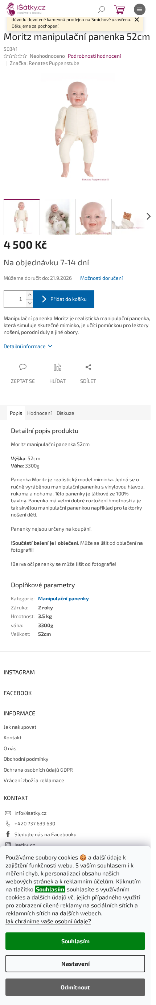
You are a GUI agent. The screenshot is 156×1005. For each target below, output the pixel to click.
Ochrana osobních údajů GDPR (38, 770)
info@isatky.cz (30, 813)
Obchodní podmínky (26, 759)
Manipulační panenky (63, 598)
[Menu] (139, 9)
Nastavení (75, 963)
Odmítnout (75, 987)
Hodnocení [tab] (39, 413)
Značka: (44, 63)
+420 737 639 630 (35, 823)
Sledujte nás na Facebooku (46, 834)
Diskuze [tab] (65, 413)
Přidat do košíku (68, 299)
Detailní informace (25, 346)
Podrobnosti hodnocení (94, 56)
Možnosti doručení (101, 278)
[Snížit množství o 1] (29, 303)
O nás (10, 748)
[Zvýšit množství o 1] (29, 295)
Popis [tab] (16, 413)
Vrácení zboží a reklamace (34, 780)
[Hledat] (101, 9)
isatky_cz (25, 845)
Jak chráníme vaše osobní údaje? (48, 921)
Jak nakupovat (20, 727)
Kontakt (12, 737)
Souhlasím (75, 940)
